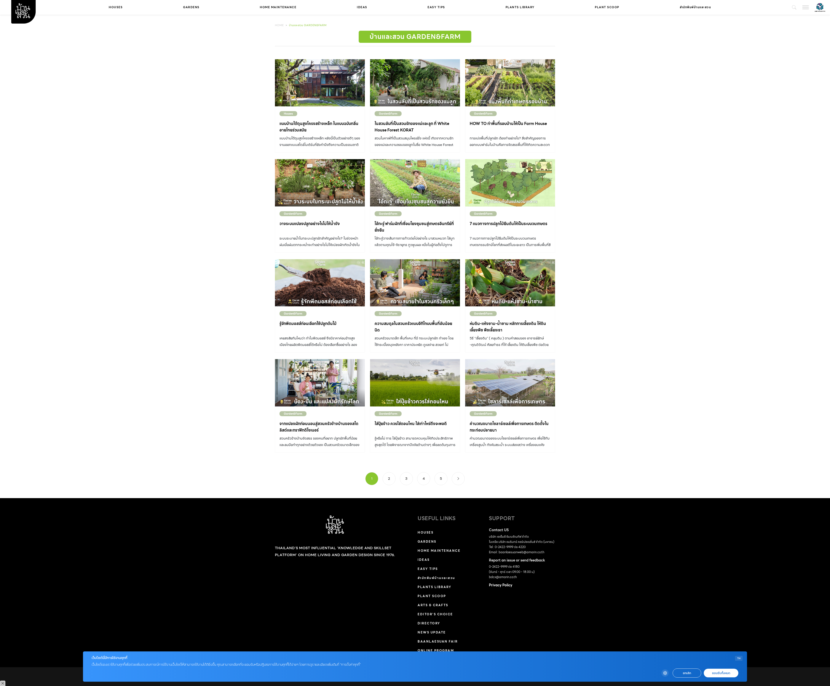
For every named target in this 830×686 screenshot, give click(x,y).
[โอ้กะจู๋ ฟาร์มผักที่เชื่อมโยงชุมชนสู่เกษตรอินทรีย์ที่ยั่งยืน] (415, 182)
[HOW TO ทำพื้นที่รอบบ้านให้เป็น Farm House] (510, 82)
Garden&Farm (388, 114)
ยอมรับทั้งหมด (721, 673)
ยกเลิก (687, 673)
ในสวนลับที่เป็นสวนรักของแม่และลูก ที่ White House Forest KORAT (412, 126)
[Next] (458, 478)
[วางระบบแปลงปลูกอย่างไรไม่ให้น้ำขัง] (320, 182)
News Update (432, 632)
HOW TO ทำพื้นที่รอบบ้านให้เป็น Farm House (508, 123)
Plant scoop (607, 7)
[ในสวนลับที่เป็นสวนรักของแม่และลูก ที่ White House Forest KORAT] (415, 82)
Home (279, 25)
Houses (116, 7)
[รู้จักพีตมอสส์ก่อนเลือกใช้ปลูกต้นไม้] (320, 282)
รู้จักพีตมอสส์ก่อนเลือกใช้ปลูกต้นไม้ (308, 323)
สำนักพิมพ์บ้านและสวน (695, 7)
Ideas (362, 7)
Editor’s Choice (435, 614)
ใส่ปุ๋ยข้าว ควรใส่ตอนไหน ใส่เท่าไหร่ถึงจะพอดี (411, 424)
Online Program (436, 650)
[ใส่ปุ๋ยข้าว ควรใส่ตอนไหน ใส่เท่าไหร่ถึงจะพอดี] (415, 382)
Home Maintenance (278, 7)
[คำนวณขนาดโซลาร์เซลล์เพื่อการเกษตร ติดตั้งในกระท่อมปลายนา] (510, 382)
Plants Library (520, 7)
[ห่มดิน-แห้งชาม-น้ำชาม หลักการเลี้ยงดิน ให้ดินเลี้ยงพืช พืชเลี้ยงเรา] (510, 282)
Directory (429, 623)
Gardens (191, 7)
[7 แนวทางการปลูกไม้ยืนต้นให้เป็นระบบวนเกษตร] (510, 182)
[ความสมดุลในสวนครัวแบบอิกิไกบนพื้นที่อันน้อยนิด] (415, 282)
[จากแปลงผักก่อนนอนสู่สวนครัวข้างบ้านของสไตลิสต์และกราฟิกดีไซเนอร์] (320, 382)
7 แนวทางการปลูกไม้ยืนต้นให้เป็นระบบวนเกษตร (508, 224)
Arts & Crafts (433, 605)
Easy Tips (436, 7)
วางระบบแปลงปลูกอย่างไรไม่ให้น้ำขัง (309, 224)
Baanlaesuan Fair (438, 641)
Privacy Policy (500, 585)
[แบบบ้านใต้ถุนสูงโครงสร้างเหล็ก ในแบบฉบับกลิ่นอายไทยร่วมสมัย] (320, 82)
